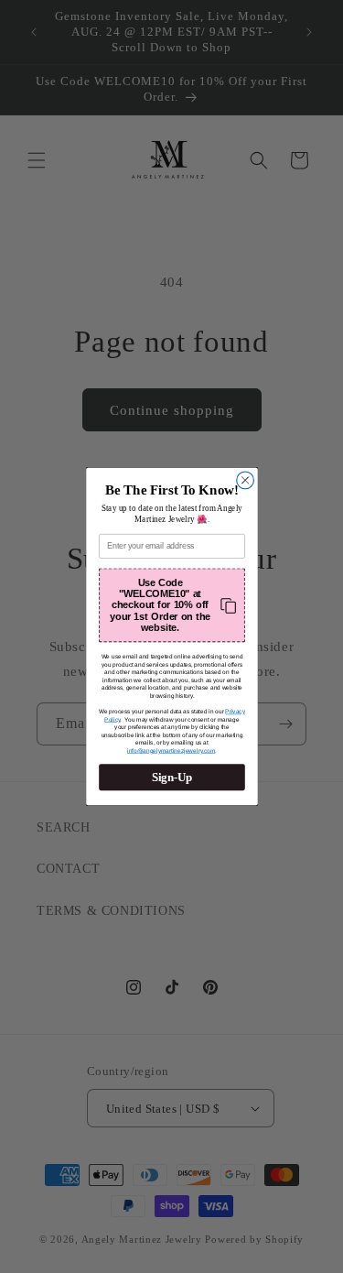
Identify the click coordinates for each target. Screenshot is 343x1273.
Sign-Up (171, 777)
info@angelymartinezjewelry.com (170, 751)
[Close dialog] (244, 480)
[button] (172, 606)
